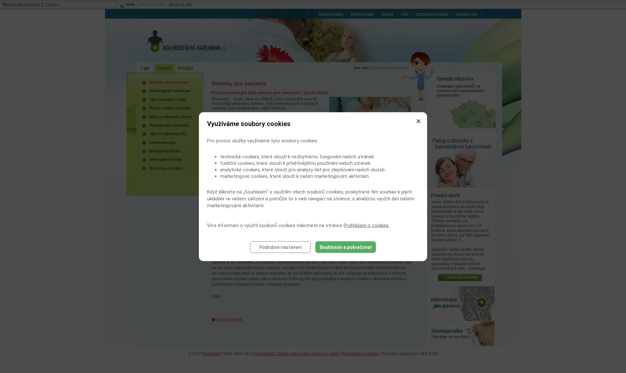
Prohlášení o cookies (366, 225)
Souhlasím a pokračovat (346, 247)
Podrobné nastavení (281, 247)
